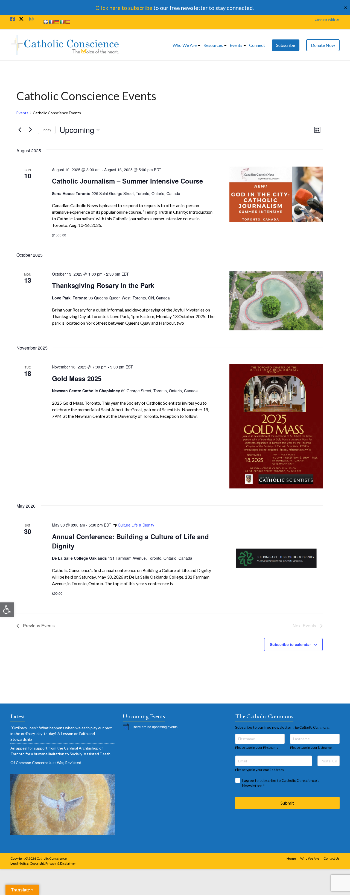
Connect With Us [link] (327, 20)
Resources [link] (213, 45)
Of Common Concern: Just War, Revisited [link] (45, 762)
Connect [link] (257, 45)
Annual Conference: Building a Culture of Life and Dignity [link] (130, 541)
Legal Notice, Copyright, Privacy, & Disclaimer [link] (43, 863)
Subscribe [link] (285, 45)
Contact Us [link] (331, 858)
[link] (7, 609)
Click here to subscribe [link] (123, 7)
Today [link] (46, 129)
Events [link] (236, 45)
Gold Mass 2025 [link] (76, 378)
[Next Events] (30, 130)
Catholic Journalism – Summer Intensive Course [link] (127, 180)
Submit (287, 802)
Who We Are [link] (185, 45)
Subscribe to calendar (290, 644)
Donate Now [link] (323, 45)
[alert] (175, 727)
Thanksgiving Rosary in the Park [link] (103, 285)
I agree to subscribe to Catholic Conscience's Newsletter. (280, 783)
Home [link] (291, 858)
